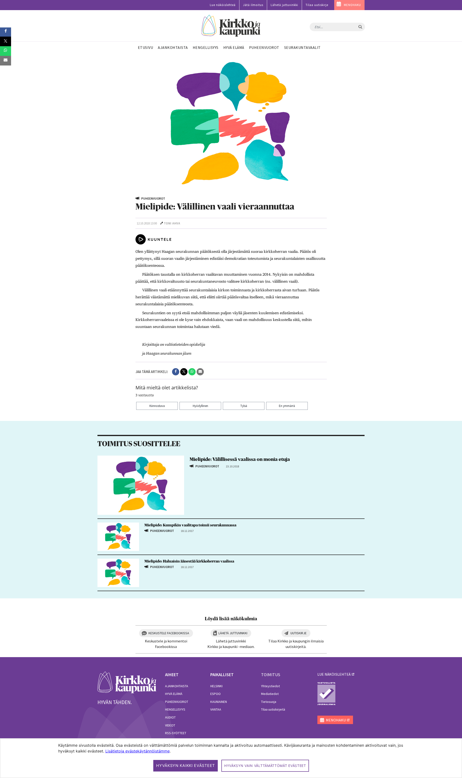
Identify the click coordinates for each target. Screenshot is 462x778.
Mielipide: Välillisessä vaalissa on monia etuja (240, 459)
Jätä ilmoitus (253, 5)
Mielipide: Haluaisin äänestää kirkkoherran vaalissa (189, 561)
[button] (175, 371)
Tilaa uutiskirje (317, 5)
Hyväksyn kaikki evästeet (185, 765)
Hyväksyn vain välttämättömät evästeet (265, 766)
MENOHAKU (352, 5)
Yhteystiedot (270, 686)
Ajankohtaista (176, 686)
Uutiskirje (298, 633)
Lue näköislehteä (223, 5)
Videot (170, 725)
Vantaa (215, 709)
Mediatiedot (270, 694)
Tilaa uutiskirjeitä (273, 709)
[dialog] (231, 758)
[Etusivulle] (231, 26)
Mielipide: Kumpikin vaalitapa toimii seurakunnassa (190, 525)
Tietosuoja (268, 702)
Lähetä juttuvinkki (284, 5)
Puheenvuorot (176, 702)
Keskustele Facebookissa (168, 633)
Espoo (215, 694)
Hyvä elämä (173, 694)
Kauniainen (218, 702)
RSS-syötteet (175, 733)
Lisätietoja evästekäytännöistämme (137, 751)
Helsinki (216, 686)
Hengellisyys (175, 709)
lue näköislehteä (334, 674)
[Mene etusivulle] (126, 682)
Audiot (170, 717)
